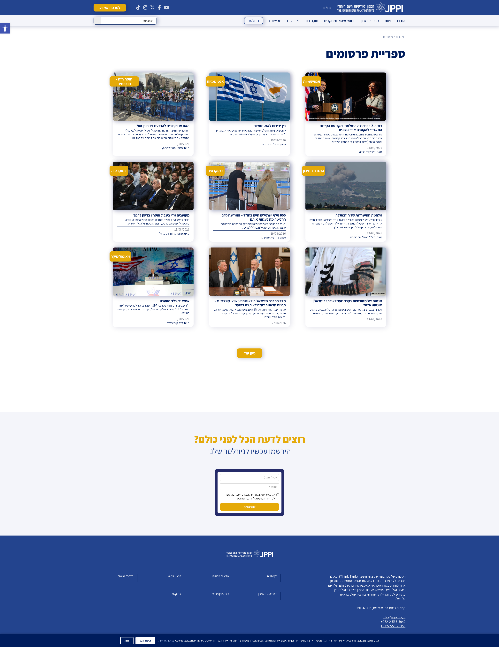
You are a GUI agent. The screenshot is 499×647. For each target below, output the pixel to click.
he (323, 7)
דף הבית (272, 576)
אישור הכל (145, 640)
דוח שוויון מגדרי (220, 594)
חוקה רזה (311, 20)
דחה (127, 640)
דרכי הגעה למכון (267, 594)
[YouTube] (166, 7)
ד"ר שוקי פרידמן (270, 238)
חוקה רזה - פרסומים (124, 81)
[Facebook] (159, 7)
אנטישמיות (311, 81)
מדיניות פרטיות (220, 576)
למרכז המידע (109, 7)
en (329, 7)
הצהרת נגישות (125, 576)
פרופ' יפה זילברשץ (172, 148)
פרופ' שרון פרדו (270, 144)
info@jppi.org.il (394, 617)
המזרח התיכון (313, 170)
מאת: (378, 152)
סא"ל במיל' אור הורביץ (362, 237)
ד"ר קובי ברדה (367, 152)
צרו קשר (176, 594)
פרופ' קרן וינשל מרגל (171, 234)
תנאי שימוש (174, 576)
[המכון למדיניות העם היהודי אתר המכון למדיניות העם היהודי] (370, 7)
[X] (152, 7)
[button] (5, 28)
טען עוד (250, 353)
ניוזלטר (253, 20)
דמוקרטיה (215, 170)
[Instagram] (145, 7)
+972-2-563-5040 (393, 621)
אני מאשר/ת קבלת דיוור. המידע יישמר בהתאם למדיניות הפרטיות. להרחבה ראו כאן (250, 496)
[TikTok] (138, 7)
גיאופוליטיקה (120, 256)
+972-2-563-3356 (393, 626)
